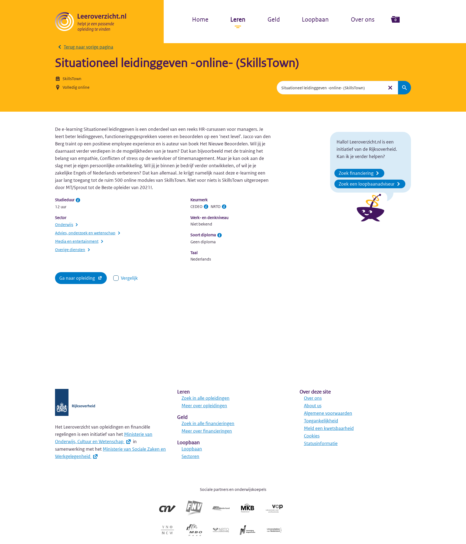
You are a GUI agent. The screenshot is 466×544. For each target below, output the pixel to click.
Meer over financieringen (206, 431)
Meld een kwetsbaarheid (329, 428)
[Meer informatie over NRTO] (224, 206)
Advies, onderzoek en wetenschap (85, 232)
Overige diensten (70, 249)
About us (312, 406)
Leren (237, 19)
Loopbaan (315, 19)
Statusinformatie (321, 443)
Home (200, 19)
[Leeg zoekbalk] (390, 88)
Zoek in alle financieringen (207, 423)
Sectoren (190, 456)
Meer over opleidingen (204, 406)
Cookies (312, 436)
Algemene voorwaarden (328, 413)
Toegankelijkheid (321, 421)
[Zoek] (404, 87)
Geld (274, 19)
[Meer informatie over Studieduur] (77, 200)
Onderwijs (64, 224)
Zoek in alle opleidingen (205, 398)
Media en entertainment (76, 241)
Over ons (363, 19)
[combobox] (330, 88)
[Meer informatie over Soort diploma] (219, 235)
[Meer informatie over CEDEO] (206, 206)
